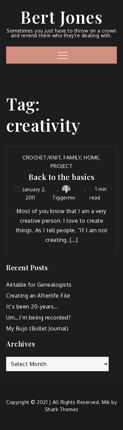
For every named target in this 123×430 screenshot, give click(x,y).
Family (72, 157)
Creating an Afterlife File (38, 295)
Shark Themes (62, 409)
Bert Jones (61, 17)
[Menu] (61, 55)
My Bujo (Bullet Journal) (37, 328)
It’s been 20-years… (32, 306)
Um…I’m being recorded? (38, 317)
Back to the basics (61, 177)
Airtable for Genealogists (39, 284)
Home (91, 157)
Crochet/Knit (42, 157)
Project (62, 166)
